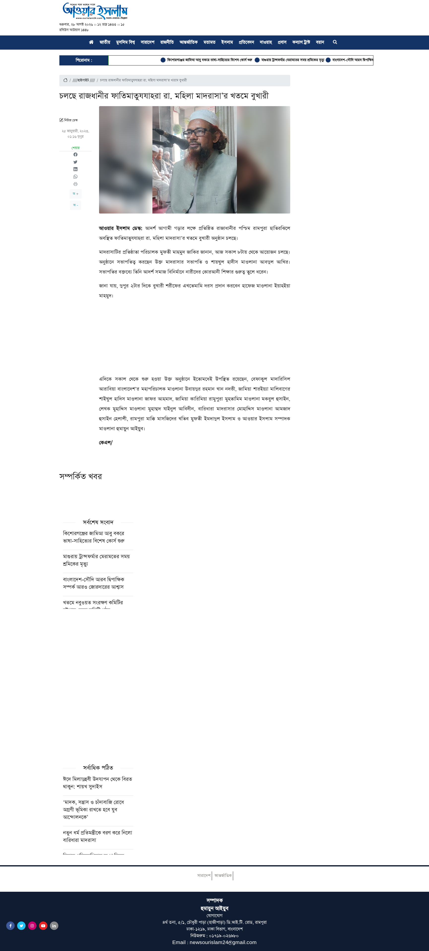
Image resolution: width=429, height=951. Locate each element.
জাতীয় (105, 42)
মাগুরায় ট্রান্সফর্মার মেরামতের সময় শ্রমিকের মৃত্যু (275, 60)
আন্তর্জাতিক (189, 42)
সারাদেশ (147, 42)
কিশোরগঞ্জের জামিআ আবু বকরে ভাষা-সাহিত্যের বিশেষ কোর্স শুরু (193, 60)
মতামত (209, 42)
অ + (75, 193)
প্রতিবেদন (246, 42)
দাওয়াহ (266, 42)
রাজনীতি (167, 42)
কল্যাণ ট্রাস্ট (301, 42)
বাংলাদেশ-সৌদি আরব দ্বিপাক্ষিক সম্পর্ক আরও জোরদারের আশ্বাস (357, 60)
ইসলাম (227, 42)
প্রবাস (282, 42)
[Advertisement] (194, 339)
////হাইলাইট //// (84, 80)
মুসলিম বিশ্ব (125, 42)
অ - (75, 205)
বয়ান (320, 42)
